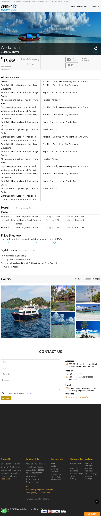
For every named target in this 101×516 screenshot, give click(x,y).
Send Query (91, 514)
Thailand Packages (89, 477)
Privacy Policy (55, 477)
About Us (87, 6)
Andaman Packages (89, 464)
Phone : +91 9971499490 (60, 1)
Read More (5, 479)
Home (73, 6)
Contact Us (95, 6)
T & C (30, 393)
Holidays (80, 6)
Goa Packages (76, 463)
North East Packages (74, 469)
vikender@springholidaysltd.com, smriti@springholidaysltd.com (39, 491)
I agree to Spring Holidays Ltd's (19, 393)
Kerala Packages (77, 473)
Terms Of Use (56, 474)
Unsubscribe (55, 479)
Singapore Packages (74, 477)
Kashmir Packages (89, 469)
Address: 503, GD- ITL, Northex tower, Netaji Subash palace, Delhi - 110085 (25, 1)
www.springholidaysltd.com (80, 397)
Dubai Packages (91, 473)
